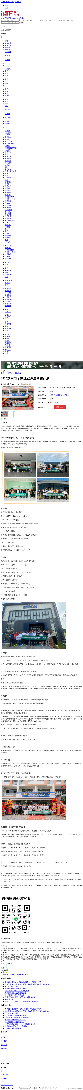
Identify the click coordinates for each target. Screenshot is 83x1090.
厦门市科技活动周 (11, 986)
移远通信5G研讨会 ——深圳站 (16, 1026)
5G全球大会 (9, 999)
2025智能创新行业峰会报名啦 (15, 993)
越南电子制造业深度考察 (19, 974)
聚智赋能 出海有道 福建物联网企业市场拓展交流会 (23, 982)
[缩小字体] (4, 384)
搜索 (22, 22)
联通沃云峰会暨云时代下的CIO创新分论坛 (20, 997)
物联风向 (18, 2)
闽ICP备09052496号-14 (26, 1088)
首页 (2, 373)
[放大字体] (1, 384)
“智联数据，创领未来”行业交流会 (17, 991)
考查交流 (17, 373)
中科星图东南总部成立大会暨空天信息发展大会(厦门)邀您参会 (27, 984)
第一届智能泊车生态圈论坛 (14, 995)
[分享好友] (5, 371)
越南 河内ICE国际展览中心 (59, 395)
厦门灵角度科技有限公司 (49, 1088)
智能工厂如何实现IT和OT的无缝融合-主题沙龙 (21, 1001)
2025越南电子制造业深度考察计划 (17, 988)
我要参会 (59, 407)
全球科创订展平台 (7, 2)
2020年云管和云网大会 (13, 1028)
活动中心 (9, 373)
